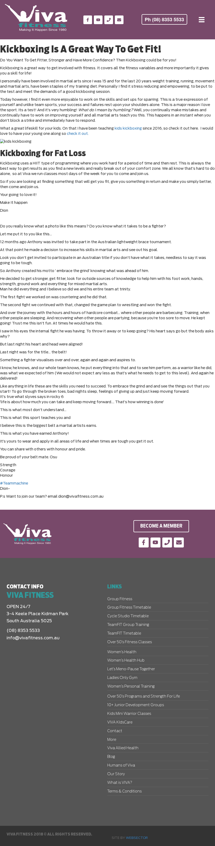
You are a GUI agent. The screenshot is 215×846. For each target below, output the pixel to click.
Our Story (116, 774)
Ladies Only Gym (122, 678)
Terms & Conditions (124, 791)
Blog (111, 757)
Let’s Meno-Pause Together (131, 669)
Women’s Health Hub (125, 660)
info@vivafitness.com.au (33, 638)
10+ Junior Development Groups (135, 705)
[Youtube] (98, 19)
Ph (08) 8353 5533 (164, 19)
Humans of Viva (121, 765)
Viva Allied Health (122, 748)
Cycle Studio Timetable (128, 616)
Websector (137, 837)
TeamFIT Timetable (124, 633)
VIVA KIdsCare (119, 722)
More (111, 740)
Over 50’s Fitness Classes (129, 642)
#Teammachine (14, 483)
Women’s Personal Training (130, 686)
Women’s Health (121, 652)
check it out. (78, 134)
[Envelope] (119, 19)
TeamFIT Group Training (128, 625)
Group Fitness (119, 599)
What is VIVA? (119, 783)
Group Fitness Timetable (129, 607)
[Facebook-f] (87, 19)
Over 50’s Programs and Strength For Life (143, 696)
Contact (114, 731)
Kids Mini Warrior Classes (129, 714)
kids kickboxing (128, 128)
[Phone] (108, 19)
